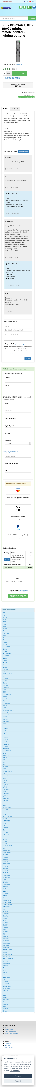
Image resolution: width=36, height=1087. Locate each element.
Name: (7, 403)
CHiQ (4, 753)
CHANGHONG (7, 751)
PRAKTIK (6, 861)
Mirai (4, 805)
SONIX (5, 918)
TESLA (5, 952)
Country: (8, 441)
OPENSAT (6, 832)
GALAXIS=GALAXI (8, 710)
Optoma (5, 837)
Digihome (5, 685)
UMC (4, 979)
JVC (4, 764)
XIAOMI (5, 1004)
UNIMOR (5, 981)
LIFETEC (5, 776)
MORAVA (5, 809)
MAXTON (5, 798)
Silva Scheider (7, 902)
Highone (5, 735)
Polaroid (5, 859)
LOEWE (5, 780)
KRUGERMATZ (7, 771)
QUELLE (5, 873)
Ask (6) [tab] (16, 109)
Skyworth (5, 911)
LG (4, 773)
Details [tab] (6, 109)
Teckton (5, 936)
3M (4, 613)
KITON (5, 769)
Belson (5, 649)
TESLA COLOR (7, 954)
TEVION (5, 961)
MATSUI (5, 796)
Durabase (5, 687)
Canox (5, 665)
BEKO (5, 644)
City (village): (9, 426)
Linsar (4, 778)
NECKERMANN (7, 816)
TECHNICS (6, 938)
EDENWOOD (7, 694)
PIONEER (6, 857)
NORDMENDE (7, 821)
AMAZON (6, 633)
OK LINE (5, 828)
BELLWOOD (6, 647)
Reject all (18, 1081)
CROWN (5, 669)
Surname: (8, 411)
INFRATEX (6, 757)
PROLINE (6, 866)
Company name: (10, 456)
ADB (4, 619)
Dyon (4, 689)
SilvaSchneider (7, 904)
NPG (4, 823)
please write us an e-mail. (18, 353)
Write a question (23, 151)
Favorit (5, 699)
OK (4, 825)
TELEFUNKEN (7, 950)
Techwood (6, 947)
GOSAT (5, 717)
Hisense (5, 737)
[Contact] (20, 7)
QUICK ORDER (13, 78)
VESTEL (5, 990)
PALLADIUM (6, 850)
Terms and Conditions (11, 1031)
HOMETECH (6, 744)
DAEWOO (6, 671)
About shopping (9, 1047)
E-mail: (7, 377)
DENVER (5, 680)
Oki (4, 830)
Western (5, 1002)
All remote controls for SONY (26, 97)
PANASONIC (7, 852)
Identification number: (11, 463)
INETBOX (6, 755)
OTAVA (5, 843)
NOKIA (5, 818)
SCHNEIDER (7, 900)
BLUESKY (6, 656)
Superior (5, 927)
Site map (7, 1045)
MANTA (5, 791)
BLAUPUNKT (7, 653)
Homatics (5, 742)
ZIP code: (8, 433)
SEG (4, 889)
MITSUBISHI (7, 807)
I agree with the (14, 344)
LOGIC (5, 782)
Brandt (5, 658)
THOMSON (6, 963)
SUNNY (5, 925)
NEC (4, 814)
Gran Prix (5, 719)
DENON (5, 678)
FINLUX (5, 705)
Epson (5, 696)
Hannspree (6, 726)
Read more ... (20, 64)
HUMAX (5, 746)
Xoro (4, 1006)
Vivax (4, 995)
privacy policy (19, 344)
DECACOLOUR (7, 674)
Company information (10, 452)
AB (4, 615)
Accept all (18, 1076)
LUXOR (5, 787)
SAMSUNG (6, 884)
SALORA (5, 882)
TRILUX (5, 972)
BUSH (5, 662)
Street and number (11, 418)
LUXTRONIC (6, 789)
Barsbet (5, 642)
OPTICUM (6, 834)
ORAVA (5, 839)
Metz (4, 803)
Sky (4, 909)
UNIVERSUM (7, 986)
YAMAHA (5, 1009)
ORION (5, 841)
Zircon (5, 1011)
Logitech (5, 785)
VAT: (6, 471)
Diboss (5, 683)
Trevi (4, 970)
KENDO (5, 766)
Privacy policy (9, 1030)
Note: (18, 578)
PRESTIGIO (6, 864)
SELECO (5, 891)
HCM (4, 730)
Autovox (5, 640)
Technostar (6, 945)
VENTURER (6, 988)
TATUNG (5, 932)
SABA (5, 880)
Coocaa (5, 667)
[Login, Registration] (24, 7)
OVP (4, 848)
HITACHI (5, 739)
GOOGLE (6, 714)
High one (5, 733)
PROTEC (5, 871)
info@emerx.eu (8, 1)
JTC (4, 762)
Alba (4, 631)
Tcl (4, 934)
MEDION (5, 800)
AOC (4, 638)
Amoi (4, 635)
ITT (4, 760)
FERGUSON (6, 703)
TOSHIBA (6, 966)
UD (4, 975)
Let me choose (15, 1070)
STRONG (5, 923)
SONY (5, 920)
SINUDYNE (6, 907)
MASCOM (6, 794)
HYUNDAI (6, 748)
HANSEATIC (6, 728)
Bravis (5, 660)
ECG (4, 692)
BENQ (5, 651)
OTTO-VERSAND (8, 846)
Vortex (5, 997)
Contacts (7, 1028)
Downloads (8, 1043)
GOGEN (5, 712)
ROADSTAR (6, 877)
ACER (5, 617)
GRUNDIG (6, 721)
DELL (4, 676)
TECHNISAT (6, 943)
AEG (4, 622)
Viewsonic (6, 993)
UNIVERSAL (6, 984)
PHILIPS (5, 855)
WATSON (5, 999)
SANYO (5, 886)
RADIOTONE (6, 875)
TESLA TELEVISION (9, 959)
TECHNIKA (6, 941)
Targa (4, 929)
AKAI (4, 626)
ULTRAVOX (6, 977)
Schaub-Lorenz (7, 898)
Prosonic (5, 868)
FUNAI (5, 708)
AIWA (4, 624)
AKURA (5, 628)
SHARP (5, 895)
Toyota (5, 968)
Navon (5, 812)
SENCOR (5, 893)
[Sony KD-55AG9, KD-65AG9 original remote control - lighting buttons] (18, 51)
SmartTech (6, 916)
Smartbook (6, 913)
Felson (5, 701)
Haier (4, 723)
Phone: (7, 385)
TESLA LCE (6, 956)
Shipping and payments (11, 1033)
